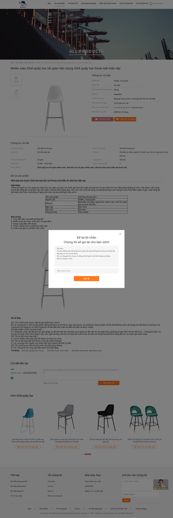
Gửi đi (86, 278)
